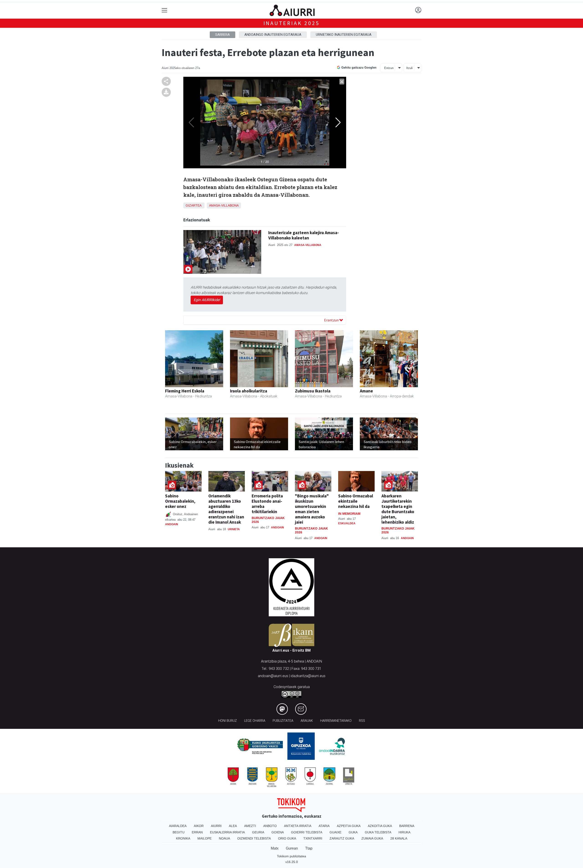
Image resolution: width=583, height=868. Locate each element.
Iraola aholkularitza (248, 391)
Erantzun (331, 320)
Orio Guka (287, 838)
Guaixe (335, 832)
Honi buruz (227, 721)
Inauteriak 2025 (291, 23)
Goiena (277, 832)
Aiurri (216, 826)
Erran (197, 832)
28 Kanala (398, 838)
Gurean (292, 848)
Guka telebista (378, 832)
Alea (233, 826)
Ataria (324, 826)
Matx (275, 848)
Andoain (171, 524)
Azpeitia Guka (349, 826)
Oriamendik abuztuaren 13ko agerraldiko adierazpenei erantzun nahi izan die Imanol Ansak (226, 509)
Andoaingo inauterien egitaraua (272, 35)
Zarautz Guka (342, 838)
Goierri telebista (306, 832)
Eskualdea (346, 523)
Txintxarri (312, 838)
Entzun (389, 68)
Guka (353, 832)
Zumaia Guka (372, 838)
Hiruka (404, 832)
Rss (362, 721)
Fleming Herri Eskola (184, 391)
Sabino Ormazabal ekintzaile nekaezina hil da (355, 501)
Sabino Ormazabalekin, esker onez (180, 501)
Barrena (406, 826)
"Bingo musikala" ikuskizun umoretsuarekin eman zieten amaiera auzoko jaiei (312, 509)
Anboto (270, 826)
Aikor (199, 826)
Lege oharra (254, 721)
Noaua (224, 838)
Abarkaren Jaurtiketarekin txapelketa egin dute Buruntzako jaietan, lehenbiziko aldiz (397, 509)
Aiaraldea (178, 826)
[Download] (166, 92)
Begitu (178, 832)
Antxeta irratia (297, 826)
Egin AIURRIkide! (207, 300)
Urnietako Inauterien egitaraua (343, 35)
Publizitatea (283, 721)
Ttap (308, 848)
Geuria (258, 832)
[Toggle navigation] (164, 10)
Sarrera (222, 35)
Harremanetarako (336, 721)
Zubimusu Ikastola (312, 391)
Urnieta (234, 529)
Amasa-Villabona (224, 205)
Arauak (307, 721)
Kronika (183, 838)
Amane (366, 391)
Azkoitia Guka (380, 826)
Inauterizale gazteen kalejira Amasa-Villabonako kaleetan (303, 235)
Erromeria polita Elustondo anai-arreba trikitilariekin (267, 503)
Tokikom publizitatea (291, 856)
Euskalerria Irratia (227, 832)
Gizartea (193, 205)
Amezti (250, 826)
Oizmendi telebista (254, 838)
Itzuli (409, 68)
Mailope (204, 838)
